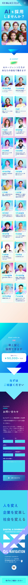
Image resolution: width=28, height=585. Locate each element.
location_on (21, 561)
